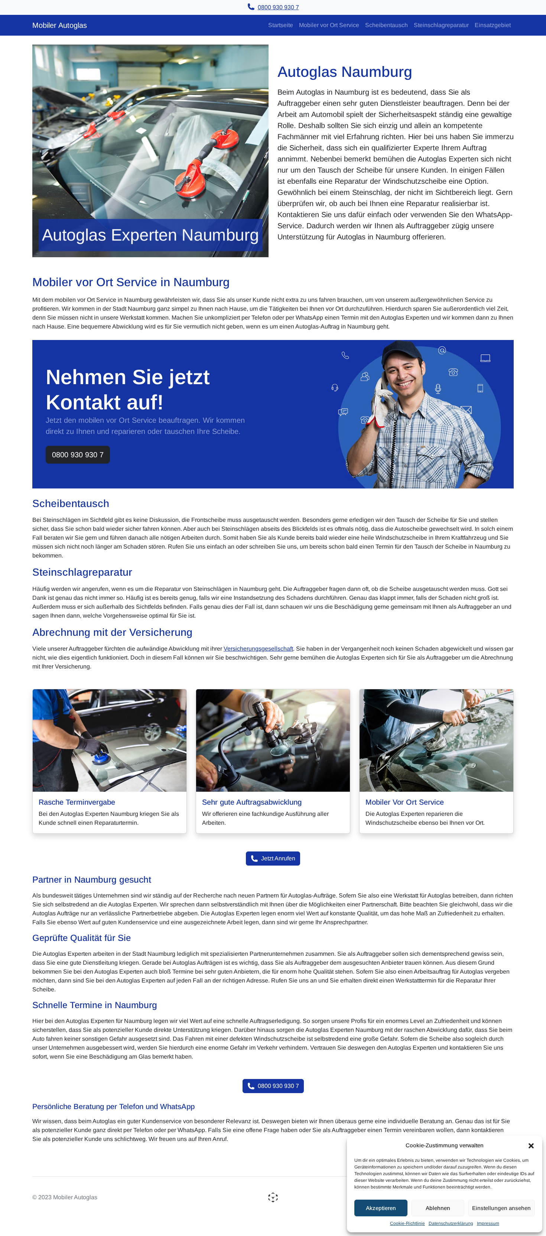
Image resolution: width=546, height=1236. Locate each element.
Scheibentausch (386, 25)
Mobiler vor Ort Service (329, 25)
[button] (531, 1145)
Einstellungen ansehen (501, 1208)
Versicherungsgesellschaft (258, 648)
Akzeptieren (381, 1208)
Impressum (488, 1223)
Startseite (280, 25)
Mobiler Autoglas (59, 25)
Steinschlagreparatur (441, 25)
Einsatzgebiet (493, 25)
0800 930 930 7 (78, 455)
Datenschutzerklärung (451, 1223)
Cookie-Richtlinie (407, 1223)
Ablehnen (438, 1208)
